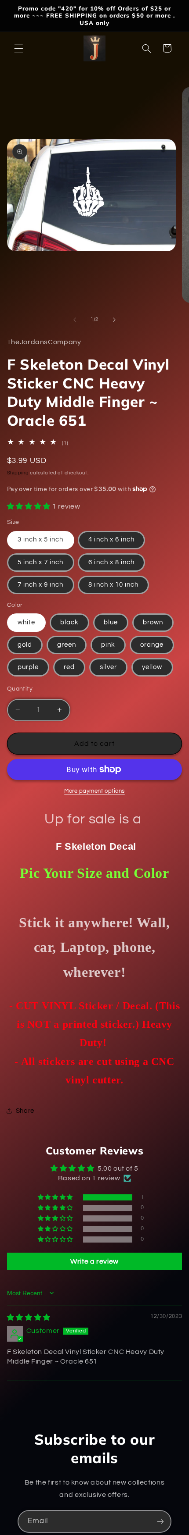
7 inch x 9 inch (41, 584)
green (66, 644)
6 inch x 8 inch (111, 562)
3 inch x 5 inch (41, 539)
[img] (29, 1317)
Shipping (18, 472)
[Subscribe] (160, 1521)
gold (25, 644)
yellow (152, 667)
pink (108, 644)
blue (111, 622)
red (69, 667)
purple (28, 667)
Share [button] (25, 1111)
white (26, 622)
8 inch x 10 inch (113, 584)
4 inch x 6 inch (111, 539)
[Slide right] (114, 319)
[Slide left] (74, 319)
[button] (18, 48)
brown (153, 622)
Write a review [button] (94, 1261)
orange (152, 644)
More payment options (94, 791)
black (69, 622)
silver (108, 667)
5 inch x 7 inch (41, 562)
